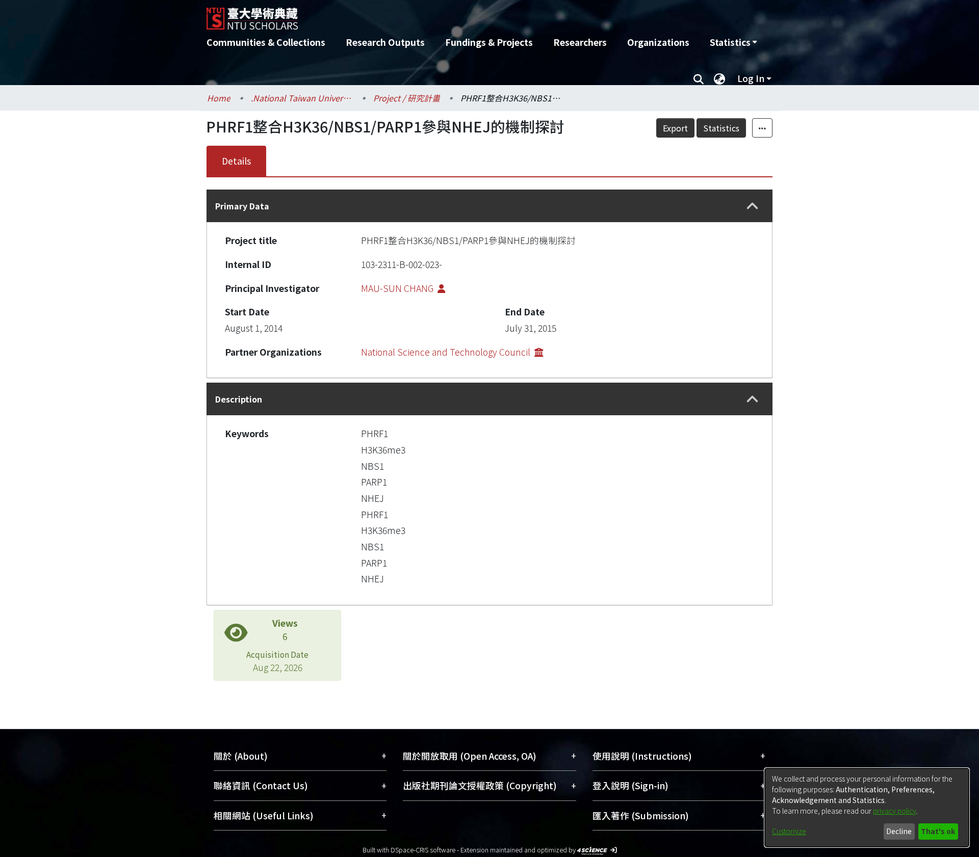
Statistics (721, 128)
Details (236, 160)
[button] (752, 206)
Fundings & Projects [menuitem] (489, 42)
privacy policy (894, 811)
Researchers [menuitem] (580, 42)
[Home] (435, 15)
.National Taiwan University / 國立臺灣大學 (302, 98)
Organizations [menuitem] (658, 42)
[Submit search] (698, 78)
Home (218, 98)
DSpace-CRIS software (423, 849)
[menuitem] (733, 42)
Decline (899, 831)
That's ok (938, 831)
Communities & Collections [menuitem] (266, 42)
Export (675, 128)
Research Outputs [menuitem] (385, 42)
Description (238, 399)
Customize (789, 831)
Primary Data (242, 206)
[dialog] (867, 807)
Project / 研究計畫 (406, 98)
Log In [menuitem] (750, 78)
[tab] (489, 206)
